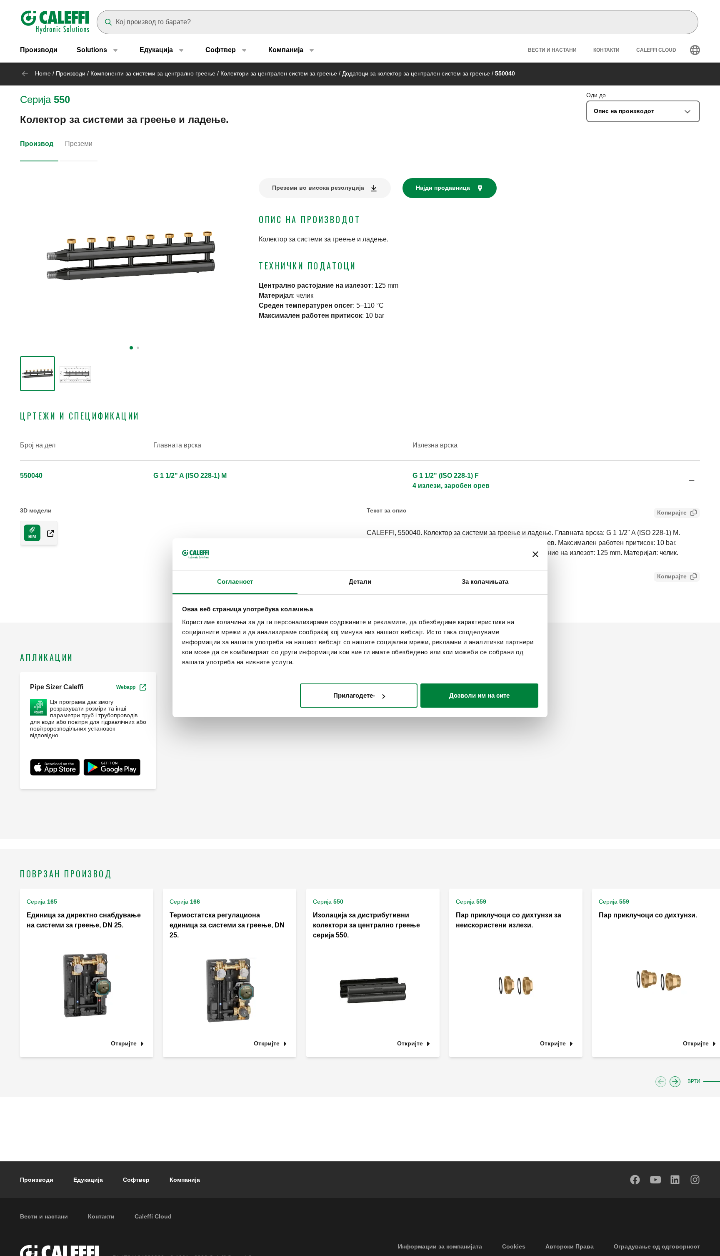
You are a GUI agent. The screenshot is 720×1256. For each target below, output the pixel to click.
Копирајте (672, 512)
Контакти (606, 50)
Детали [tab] (360, 581)
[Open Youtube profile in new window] (655, 1180)
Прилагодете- (354, 695)
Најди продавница (443, 187)
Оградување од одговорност (657, 1246)
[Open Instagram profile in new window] (695, 1180)
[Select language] (695, 50)
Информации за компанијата (440, 1246)
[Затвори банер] (535, 555)
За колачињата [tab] (485, 581)
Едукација (88, 1179)
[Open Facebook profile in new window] (635, 1180)
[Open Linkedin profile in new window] (675, 1180)
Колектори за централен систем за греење (278, 73)
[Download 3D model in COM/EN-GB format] (47, 533)
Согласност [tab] (235, 581)
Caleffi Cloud (656, 50)
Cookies (513, 1246)
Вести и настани (552, 50)
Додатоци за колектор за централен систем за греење (416, 73)
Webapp (125, 687)
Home (43, 73)
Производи (39, 49)
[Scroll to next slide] (675, 1081)
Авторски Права (569, 1246)
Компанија (185, 1179)
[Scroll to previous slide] (660, 1081)
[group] (37, 373)
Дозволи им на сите (479, 695)
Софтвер (136, 1179)
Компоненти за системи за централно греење (152, 73)
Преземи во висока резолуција (318, 187)
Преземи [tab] (78, 143)
